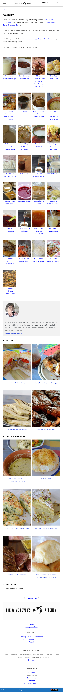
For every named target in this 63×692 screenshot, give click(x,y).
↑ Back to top (31, 598)
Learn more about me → (13, 334)
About (31, 642)
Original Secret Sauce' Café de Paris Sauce (36, 39)
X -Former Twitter (31, 683)
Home (5, 9)
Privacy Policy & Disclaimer (31, 637)
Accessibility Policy (31, 639)
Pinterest (31, 680)
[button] (31, 690)
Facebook (31, 678)
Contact (31, 673)
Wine (35, 627)
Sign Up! (31, 660)
